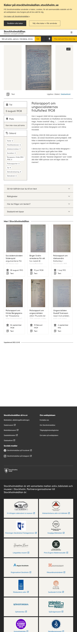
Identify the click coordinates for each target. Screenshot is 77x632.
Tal (8, 168)
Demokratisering (13, 172)
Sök (37, 39)
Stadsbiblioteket (9, 435)
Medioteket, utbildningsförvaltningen (16, 420)
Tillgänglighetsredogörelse (49, 430)
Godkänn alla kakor (15, 23)
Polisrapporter (12, 163)
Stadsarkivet (65, 94)
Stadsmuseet (8, 425)
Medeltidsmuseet (10, 430)
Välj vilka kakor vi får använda (44, 23)
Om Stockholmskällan (47, 425)
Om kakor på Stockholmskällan (16, 16)
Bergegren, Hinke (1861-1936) (15, 158)
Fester (9, 141)
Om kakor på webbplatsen (49, 435)
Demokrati (11, 176)
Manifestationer (13, 145)
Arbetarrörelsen (13, 149)
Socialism (10, 153)
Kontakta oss (44, 420)
